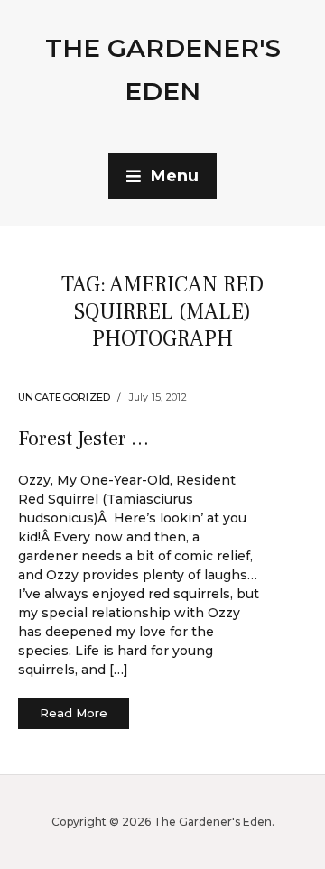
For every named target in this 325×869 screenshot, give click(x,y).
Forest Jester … (83, 438)
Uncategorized (64, 397)
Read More (73, 713)
